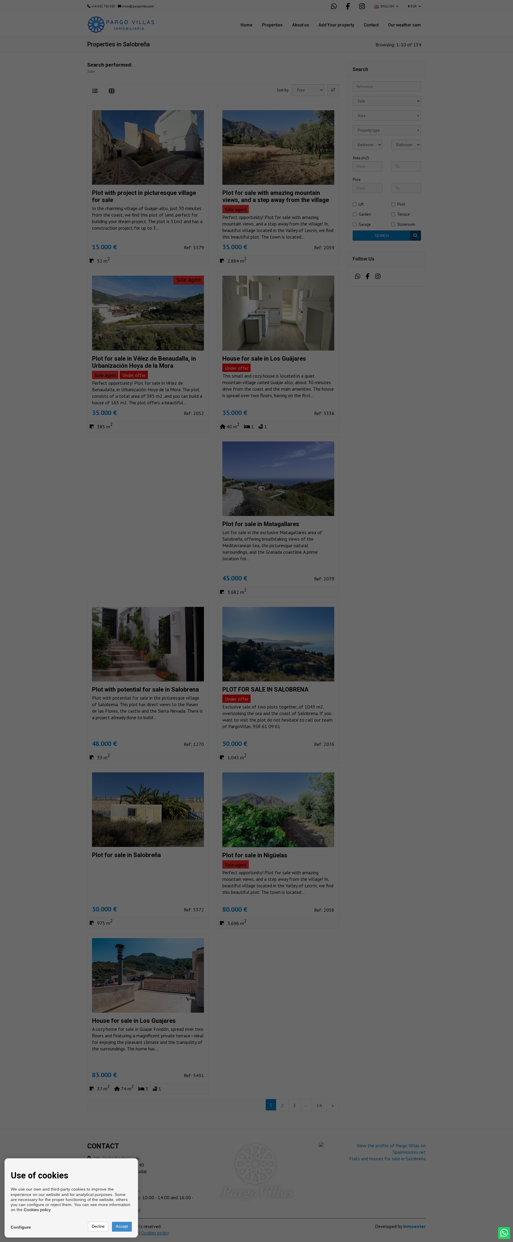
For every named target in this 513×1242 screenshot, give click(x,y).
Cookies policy (37, 1209)
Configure (21, 1227)
